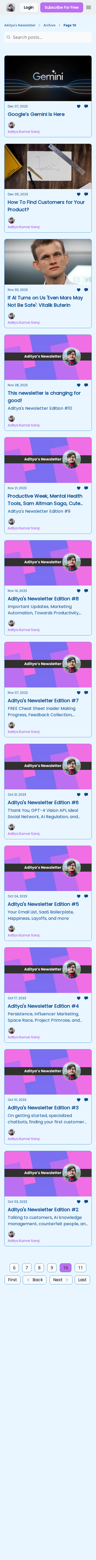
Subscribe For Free (62, 7)
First (12, 1280)
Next (58, 1280)
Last (82, 1280)
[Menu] (88, 7)
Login (29, 7)
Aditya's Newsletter (19, 25)
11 (80, 1268)
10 (65, 1268)
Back (38, 1280)
